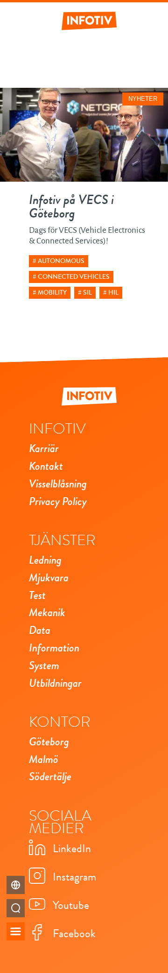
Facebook (74, 933)
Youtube (71, 905)
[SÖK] (16, 908)
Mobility (52, 292)
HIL (113, 292)
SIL (87, 292)
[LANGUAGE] (16, 885)
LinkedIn (72, 848)
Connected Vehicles (74, 277)
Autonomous (61, 261)
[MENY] (16, 931)
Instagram (74, 876)
